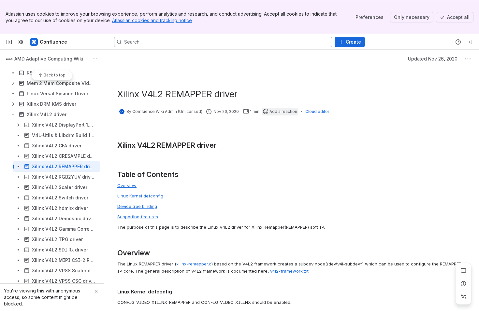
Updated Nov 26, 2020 (432, 58)
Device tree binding (137, 206)
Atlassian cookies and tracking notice (152, 20)
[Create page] (463, 296)
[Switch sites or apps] (21, 42)
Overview (127, 185)
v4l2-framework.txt (289, 271)
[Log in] (470, 42)
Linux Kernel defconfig (140, 195)
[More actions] (95, 59)
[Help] (458, 42)
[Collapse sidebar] (9, 42)
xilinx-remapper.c (193, 263)
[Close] (96, 291)
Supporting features (137, 216)
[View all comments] (463, 270)
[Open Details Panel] (463, 283)
